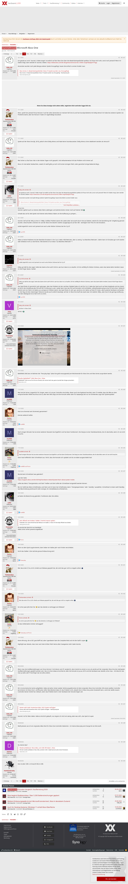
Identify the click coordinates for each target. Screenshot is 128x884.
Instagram (50, 840)
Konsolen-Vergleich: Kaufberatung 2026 (33, 789)
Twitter (49, 835)
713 (17, 54)
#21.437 (123, 471)
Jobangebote (8, 836)
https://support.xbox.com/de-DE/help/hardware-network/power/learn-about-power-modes (46, 480)
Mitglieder (22, 33)
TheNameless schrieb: (25, 597)
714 (21, 54)
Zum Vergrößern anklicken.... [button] (72, 205)
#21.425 (123, 186)
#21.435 (123, 429)
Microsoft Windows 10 (28, 809)
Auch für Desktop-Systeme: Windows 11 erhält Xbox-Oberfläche (31, 807)
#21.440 (123, 544)
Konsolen (24, 791)
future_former (11, 791)
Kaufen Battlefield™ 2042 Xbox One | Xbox (32, 378)
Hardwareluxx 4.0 (8, 850)
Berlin (14, 425)
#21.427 (123, 236)
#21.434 (123, 408)
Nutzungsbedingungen (98, 850)
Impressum (7, 825)
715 (24, 54)
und (25, 466)
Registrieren (31, 33)
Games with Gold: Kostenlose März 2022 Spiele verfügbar (37, 707)
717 (31, 54)
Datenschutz (8, 827)
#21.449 (123, 742)
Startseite (121, 850)
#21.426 (123, 218)
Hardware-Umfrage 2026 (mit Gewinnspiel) (37, 39)
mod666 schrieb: (23, 451)
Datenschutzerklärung (98, 874)
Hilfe (116, 850)
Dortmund (13, 777)
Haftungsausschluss (10, 829)
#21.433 (123, 389)
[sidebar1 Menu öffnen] (124, 3)
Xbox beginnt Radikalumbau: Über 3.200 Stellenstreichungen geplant (33, 795)
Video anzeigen (45, 353)
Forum (4, 33)
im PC (14, 318)
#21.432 (123, 370)
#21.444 (123, 637)
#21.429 (123, 275)
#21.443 (123, 614)
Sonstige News (26, 797)
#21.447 (123, 704)
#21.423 (123, 138)
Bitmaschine (118, 797)
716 (28, 54)
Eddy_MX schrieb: (24, 190)
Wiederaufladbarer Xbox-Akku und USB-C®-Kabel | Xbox (37, 748)
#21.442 (123, 593)
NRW (14, 202)
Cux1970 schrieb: (23, 279)
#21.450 (123, 761)
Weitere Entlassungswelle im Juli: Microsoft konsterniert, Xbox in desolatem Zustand (38, 801)
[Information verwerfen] (124, 39)
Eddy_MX (119, 803)
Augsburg (13, 467)
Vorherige (6, 54)
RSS (48, 844)
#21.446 (123, 685)
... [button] (13, 54)
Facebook (49, 827)
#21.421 (123, 57)
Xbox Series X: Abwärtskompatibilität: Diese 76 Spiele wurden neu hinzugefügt (44, 71)
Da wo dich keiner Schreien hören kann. (10, 344)
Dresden (13, 131)
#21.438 (123, 493)
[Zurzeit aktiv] (9, 416)
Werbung (7, 838)
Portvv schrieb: (23, 618)
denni (120, 791)
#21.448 (123, 723)
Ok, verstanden (111, 879)
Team (5, 834)
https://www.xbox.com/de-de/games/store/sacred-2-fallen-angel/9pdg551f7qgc (72, 62)
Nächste (40, 54)
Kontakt (6, 832)
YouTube (49, 831)
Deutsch (17, 850)
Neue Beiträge (12, 33)
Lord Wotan (119, 808)
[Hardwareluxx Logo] (11, 3)
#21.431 (123, 326)
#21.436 (123, 448)
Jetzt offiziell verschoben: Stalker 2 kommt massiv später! (37, 520)
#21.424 (123, 157)
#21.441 (123, 565)
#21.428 (123, 255)
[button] (41, 3)
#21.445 (123, 666)
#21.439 (123, 517)
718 (35, 54)
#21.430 (123, 302)
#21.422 (123, 109)
